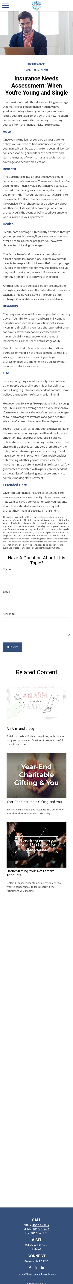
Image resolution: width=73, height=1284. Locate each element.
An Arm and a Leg (20, 729)
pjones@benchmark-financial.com (36, 1274)
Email (6, 591)
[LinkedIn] (42, 1267)
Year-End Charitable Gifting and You (34, 802)
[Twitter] (36, 1267)
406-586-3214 (41, 1225)
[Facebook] (29, 1267)
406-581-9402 (41, 1229)
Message (9, 613)
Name (7, 569)
